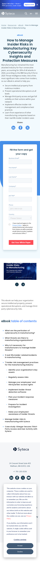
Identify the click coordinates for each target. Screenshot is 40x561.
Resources (12, 25)
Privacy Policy (16, 225)
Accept (20, 545)
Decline (20, 552)
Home (3, 25)
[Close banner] (37, 4)
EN (31, 13)
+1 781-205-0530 (20, 471)
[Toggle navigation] (36, 13)
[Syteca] (8, 13)
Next (23, 284)
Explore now (29, 5)
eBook (20, 25)
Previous (17, 284)
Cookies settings (20, 540)
